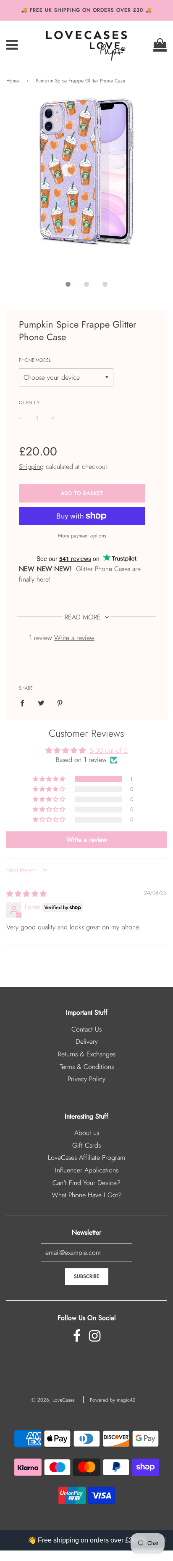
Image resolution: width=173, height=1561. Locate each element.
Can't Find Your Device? (86, 1183)
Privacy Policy (86, 1079)
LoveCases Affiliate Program (86, 1157)
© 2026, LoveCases (53, 1400)
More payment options (82, 536)
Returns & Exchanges (86, 1054)
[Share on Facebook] (25, 703)
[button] (68, 284)
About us (86, 1133)
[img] (26, 894)
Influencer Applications (86, 1170)
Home (12, 81)
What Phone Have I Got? (87, 1195)
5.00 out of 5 (108, 750)
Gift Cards (86, 1145)
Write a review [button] (86, 839)
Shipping (31, 466)
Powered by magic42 (113, 1400)
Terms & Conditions (87, 1067)
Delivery (87, 1041)
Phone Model (35, 360)
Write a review (74, 638)
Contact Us (86, 1029)
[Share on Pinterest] (60, 703)
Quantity (29, 402)
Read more (84, 617)
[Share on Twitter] (41, 703)
